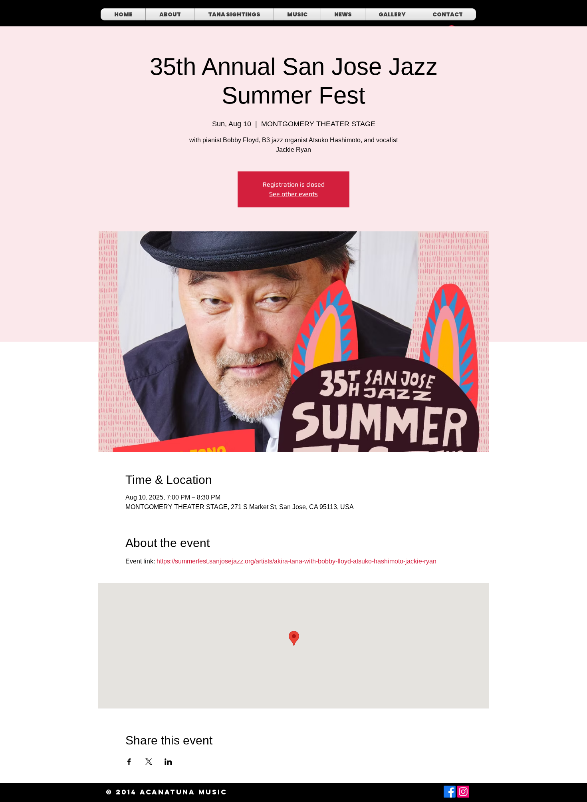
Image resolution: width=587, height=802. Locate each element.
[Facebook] (450, 792)
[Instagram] (463, 792)
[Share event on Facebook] (129, 761)
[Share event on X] (149, 761)
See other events (293, 194)
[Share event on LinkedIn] (168, 761)
